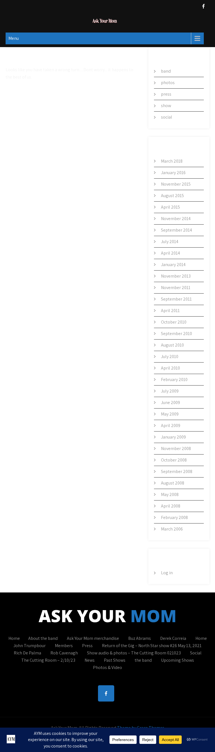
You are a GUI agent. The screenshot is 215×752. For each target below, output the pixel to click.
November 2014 (176, 219)
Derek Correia (173, 638)
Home (14, 638)
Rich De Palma (27, 653)
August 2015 (172, 196)
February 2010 (174, 379)
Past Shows (114, 660)
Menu (13, 38)
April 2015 (170, 207)
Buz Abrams (139, 638)
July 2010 (169, 356)
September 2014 (176, 230)
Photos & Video (107, 667)
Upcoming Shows (177, 660)
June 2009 (170, 402)
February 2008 (174, 517)
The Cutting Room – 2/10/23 (48, 660)
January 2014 (173, 264)
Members (64, 646)
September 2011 (176, 299)
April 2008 (170, 506)
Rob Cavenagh (64, 653)
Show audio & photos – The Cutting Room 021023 (134, 653)
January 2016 (173, 173)
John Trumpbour (29, 646)
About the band (43, 638)
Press (87, 646)
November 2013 (176, 276)
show (166, 106)
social (166, 117)
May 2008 (170, 494)
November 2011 (175, 287)
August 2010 (172, 345)
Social (196, 653)
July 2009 (170, 391)
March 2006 (172, 529)
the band (143, 660)
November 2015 (176, 184)
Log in (167, 573)
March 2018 (172, 161)
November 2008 (176, 448)
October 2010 (173, 322)
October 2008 (174, 460)
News (90, 660)
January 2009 (173, 437)
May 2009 (170, 414)
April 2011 (170, 310)
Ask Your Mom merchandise (93, 638)
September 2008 (176, 471)
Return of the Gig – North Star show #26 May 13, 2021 (152, 646)
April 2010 (170, 368)
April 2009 (170, 425)
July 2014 (169, 241)
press (166, 94)
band (166, 71)
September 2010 (176, 333)
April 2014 (170, 253)
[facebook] (203, 6)
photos (168, 83)
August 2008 (172, 483)
